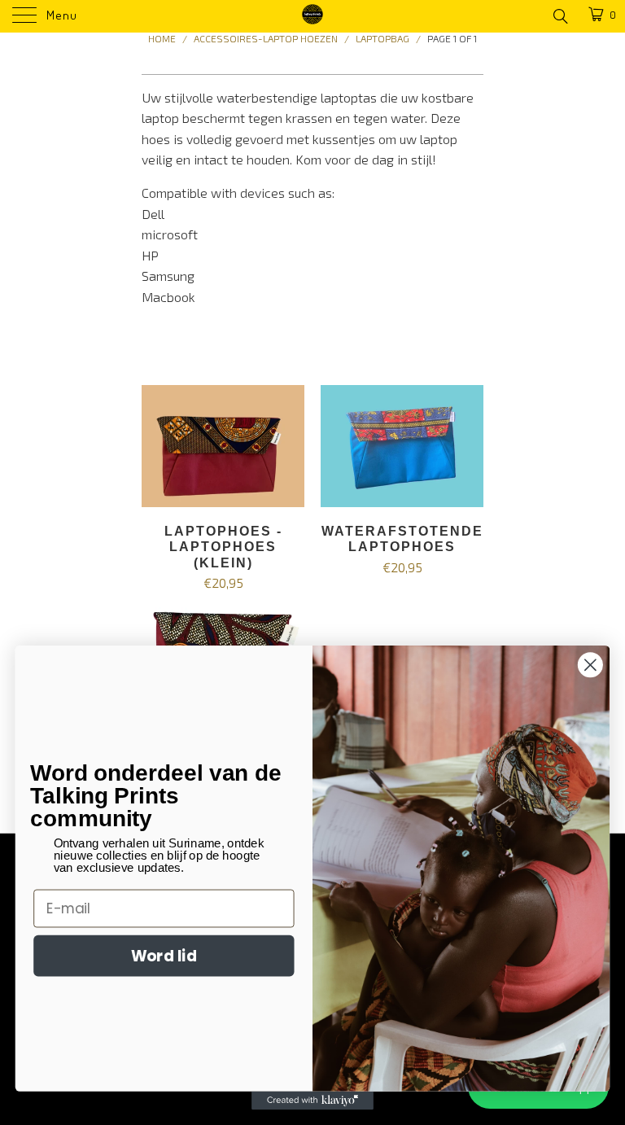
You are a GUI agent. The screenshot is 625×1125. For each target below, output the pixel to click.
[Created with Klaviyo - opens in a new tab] (312, 1101)
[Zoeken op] (559, 15)
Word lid (164, 954)
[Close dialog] (590, 664)
